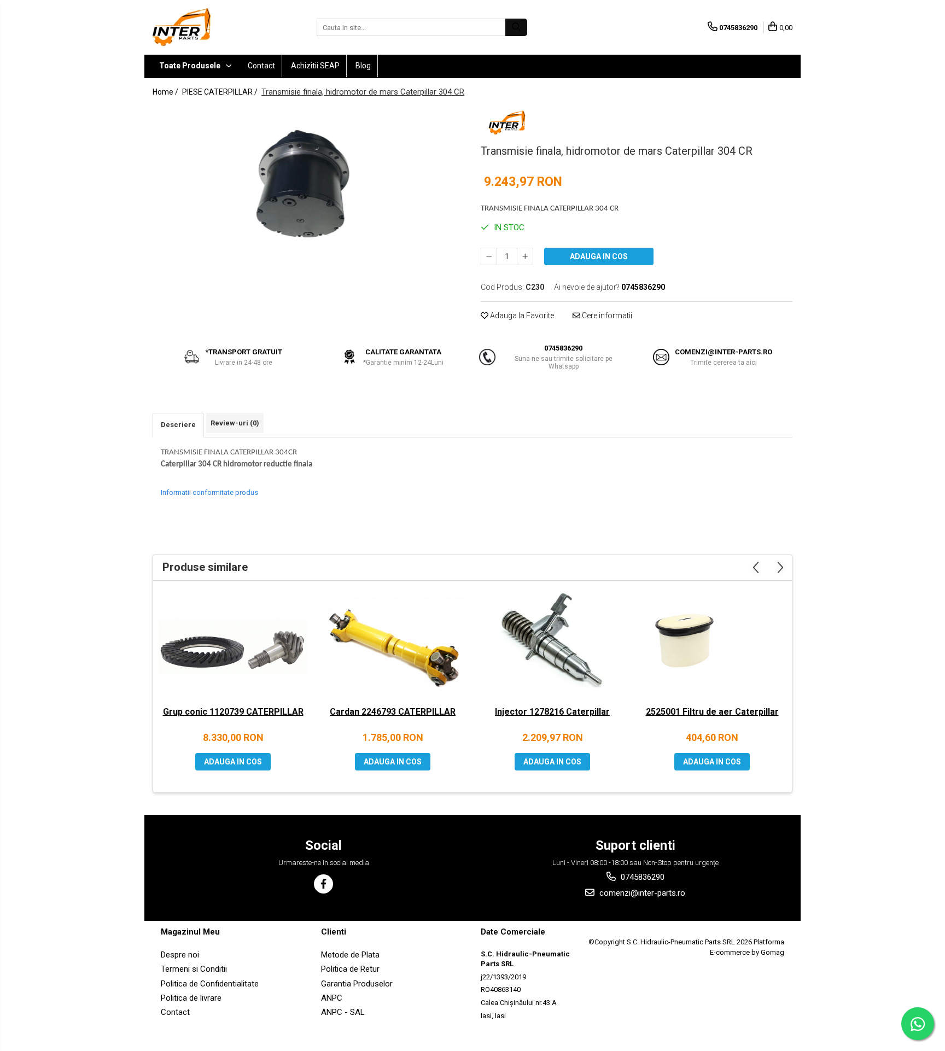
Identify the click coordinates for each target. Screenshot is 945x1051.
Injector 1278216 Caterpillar (552, 711)
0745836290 (641, 877)
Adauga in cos (599, 256)
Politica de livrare (191, 998)
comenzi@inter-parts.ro (641, 893)
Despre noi (180, 955)
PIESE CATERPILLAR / (220, 91)
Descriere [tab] (178, 425)
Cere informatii (606, 315)
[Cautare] (516, 27)
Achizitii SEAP (315, 65)
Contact (261, 65)
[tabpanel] (308, 181)
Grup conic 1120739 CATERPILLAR (233, 711)
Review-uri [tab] (235, 423)
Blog (363, 65)
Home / (166, 91)
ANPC (331, 998)
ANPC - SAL (343, 1012)
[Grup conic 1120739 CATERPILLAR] (233, 647)
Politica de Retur (350, 969)
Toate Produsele (190, 65)
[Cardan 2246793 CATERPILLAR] (392, 646)
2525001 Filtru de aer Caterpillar (712, 711)
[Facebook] (323, 884)
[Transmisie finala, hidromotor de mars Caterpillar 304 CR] (308, 181)
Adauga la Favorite (521, 315)
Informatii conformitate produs (209, 492)
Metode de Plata (350, 955)
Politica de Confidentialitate (210, 984)
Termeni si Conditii (194, 969)
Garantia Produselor (357, 984)
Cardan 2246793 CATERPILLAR (393, 711)
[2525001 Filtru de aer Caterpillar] (712, 646)
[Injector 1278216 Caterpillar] (552, 646)
